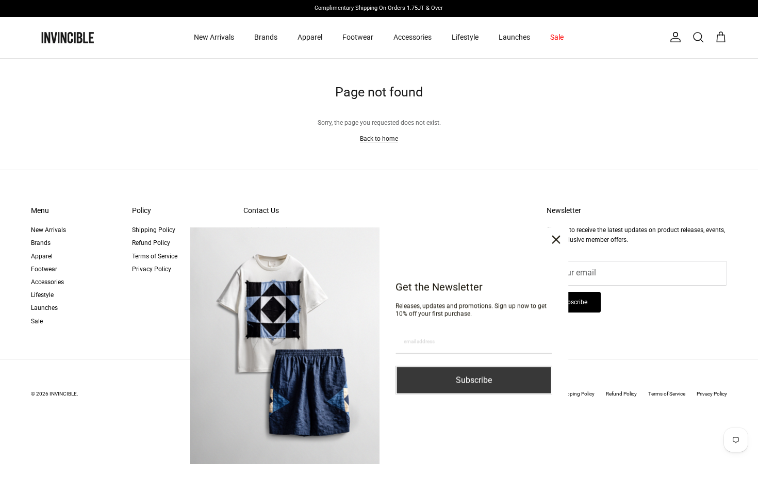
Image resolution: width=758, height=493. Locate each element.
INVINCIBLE (63, 394)
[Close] (556, 235)
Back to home (379, 138)
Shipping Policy (153, 230)
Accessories (412, 37)
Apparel (310, 37)
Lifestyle (465, 37)
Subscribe (573, 302)
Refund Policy (151, 243)
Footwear (357, 37)
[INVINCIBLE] (67, 37)
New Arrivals (214, 37)
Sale (557, 37)
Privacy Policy (151, 269)
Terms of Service (154, 256)
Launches (514, 37)
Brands (265, 37)
